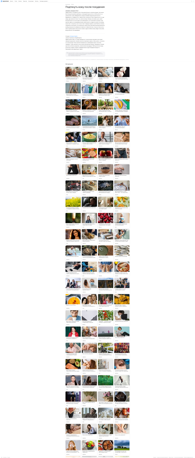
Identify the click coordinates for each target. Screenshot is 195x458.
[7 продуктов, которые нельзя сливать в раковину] (89, 188)
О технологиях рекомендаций (178, 457)
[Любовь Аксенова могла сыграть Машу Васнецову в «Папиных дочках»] (73, 399)
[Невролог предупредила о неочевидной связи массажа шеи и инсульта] (73, 431)
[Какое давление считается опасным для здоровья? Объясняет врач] (89, 74)
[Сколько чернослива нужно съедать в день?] (105, 171)
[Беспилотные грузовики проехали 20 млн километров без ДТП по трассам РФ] (105, 285)
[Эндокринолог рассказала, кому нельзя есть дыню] (121, 204)
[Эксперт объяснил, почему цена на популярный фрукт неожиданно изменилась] (121, 107)
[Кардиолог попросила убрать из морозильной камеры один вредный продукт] (105, 90)
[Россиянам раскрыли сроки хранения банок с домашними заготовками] (121, 350)
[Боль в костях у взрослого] (89, 350)
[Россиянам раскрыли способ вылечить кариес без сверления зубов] (121, 366)
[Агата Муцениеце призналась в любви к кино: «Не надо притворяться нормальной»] (89, 220)
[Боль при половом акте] (121, 90)
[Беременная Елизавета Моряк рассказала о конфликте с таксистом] (73, 334)
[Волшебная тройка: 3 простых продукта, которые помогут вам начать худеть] (121, 269)
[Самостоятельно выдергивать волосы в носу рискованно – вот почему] (73, 447)
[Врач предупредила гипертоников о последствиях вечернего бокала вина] (89, 334)
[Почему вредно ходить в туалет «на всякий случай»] (105, 204)
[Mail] (1, 1)
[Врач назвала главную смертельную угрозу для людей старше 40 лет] (73, 366)
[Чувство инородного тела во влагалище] (73, 155)
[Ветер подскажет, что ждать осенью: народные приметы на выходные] (105, 334)
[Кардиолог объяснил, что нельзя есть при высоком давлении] (89, 107)
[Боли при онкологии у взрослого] (121, 318)
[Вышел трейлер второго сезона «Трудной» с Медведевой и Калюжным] (89, 415)
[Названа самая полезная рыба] (121, 253)
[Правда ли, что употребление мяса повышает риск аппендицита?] (105, 447)
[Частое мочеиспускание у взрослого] (73, 415)
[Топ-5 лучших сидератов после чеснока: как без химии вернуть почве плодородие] (105, 382)
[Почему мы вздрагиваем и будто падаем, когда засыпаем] (105, 431)
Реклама (8, 457)
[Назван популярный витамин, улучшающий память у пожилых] (105, 107)
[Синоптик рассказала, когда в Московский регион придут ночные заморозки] (105, 188)
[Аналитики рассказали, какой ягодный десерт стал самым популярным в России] (105, 220)
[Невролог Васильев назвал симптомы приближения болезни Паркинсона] (105, 350)
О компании (5, 457)
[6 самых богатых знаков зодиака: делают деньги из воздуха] (105, 139)
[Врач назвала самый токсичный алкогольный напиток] (73, 220)
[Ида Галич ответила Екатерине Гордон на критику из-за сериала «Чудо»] (73, 382)
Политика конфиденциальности (188, 457)
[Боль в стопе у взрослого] (121, 431)
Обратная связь (171, 457)
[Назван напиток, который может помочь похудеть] (105, 123)
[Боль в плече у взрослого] (89, 431)
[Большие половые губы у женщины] (105, 74)
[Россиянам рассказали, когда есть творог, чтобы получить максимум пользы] (105, 415)
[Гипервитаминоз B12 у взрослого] (89, 204)
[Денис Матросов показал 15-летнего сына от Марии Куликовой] (73, 188)
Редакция (154, 457)
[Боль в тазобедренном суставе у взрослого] (121, 155)
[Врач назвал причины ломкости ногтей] (89, 399)
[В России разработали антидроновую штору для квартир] (89, 318)
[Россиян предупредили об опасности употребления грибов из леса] (89, 253)
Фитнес (72, 4)
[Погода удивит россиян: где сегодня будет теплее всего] (121, 447)
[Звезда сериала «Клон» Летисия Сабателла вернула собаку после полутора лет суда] (73, 236)
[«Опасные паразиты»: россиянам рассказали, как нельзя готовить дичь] (73, 123)
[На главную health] (5, 1)
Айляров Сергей (73, 36)
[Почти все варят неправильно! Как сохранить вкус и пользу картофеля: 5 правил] (89, 139)
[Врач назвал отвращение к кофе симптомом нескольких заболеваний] (73, 318)
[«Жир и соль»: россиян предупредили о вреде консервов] (105, 253)
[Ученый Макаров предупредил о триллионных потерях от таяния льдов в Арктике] (89, 123)
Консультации (68, 4)
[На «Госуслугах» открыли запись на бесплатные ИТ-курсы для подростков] (89, 382)
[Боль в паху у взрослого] (121, 334)
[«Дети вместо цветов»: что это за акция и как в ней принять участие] (105, 399)
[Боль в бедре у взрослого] (73, 171)
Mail (1, 457)
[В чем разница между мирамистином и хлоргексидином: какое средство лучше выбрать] (89, 285)
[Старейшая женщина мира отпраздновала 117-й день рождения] (73, 350)
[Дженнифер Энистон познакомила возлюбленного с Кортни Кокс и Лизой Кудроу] (89, 301)
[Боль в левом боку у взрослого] (73, 253)
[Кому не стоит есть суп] (73, 301)
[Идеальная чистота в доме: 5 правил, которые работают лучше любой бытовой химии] (89, 171)
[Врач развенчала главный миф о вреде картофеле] (89, 236)
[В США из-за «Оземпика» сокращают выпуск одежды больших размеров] (89, 90)
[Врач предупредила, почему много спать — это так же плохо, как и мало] (121, 188)
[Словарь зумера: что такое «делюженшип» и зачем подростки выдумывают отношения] (121, 285)
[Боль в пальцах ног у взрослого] (105, 269)
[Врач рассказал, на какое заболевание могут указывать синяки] (73, 90)
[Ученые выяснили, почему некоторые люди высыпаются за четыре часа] (121, 382)
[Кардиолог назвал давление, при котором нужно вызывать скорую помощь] (121, 236)
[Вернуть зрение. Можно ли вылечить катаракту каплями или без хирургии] (89, 366)
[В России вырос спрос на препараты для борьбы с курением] (121, 123)
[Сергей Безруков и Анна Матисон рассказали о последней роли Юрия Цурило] (73, 285)
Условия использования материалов (162, 457)
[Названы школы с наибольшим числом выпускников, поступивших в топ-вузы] (121, 220)
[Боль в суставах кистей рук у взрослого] (121, 171)
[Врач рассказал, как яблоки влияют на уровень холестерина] (73, 107)
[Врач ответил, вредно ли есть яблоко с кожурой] (105, 155)
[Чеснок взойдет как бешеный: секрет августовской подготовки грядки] (121, 74)
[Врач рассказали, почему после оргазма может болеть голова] (121, 139)
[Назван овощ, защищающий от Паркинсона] (89, 447)
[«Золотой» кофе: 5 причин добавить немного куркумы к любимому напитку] (121, 301)
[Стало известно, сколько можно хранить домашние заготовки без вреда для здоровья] (121, 415)
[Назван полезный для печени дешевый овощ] (89, 155)
